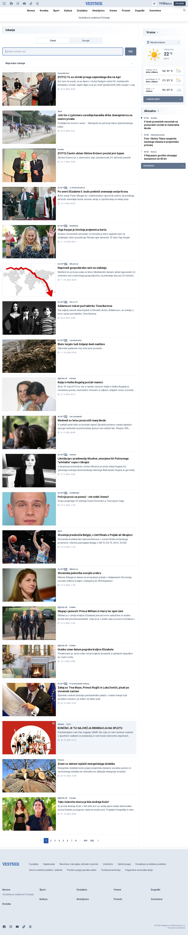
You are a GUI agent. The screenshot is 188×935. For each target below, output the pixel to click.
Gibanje (61, 724)
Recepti (85, 40)
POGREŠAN (74, 493)
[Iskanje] (184, 10)
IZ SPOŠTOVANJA (77, 188)
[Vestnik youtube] (24, 4)
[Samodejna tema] (154, 3)
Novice (153, 152)
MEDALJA (74, 569)
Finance (61, 760)
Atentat (73, 455)
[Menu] (4, 3)
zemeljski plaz (76, 340)
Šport (60, 111)
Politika (72, 607)
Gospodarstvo (63, 73)
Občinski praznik (158, 135)
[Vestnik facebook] (11, 4)
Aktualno (150, 110)
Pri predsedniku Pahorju (79, 684)
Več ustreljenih (76, 417)
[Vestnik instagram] (18, 4)
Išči (131, 51)
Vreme (150, 32)
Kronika (61, 149)
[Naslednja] (98, 840)
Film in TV (74, 302)
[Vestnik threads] (37, 4)
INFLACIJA (74, 264)
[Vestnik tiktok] (31, 4)
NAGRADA (74, 226)
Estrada (72, 378)
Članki (53, 40)
